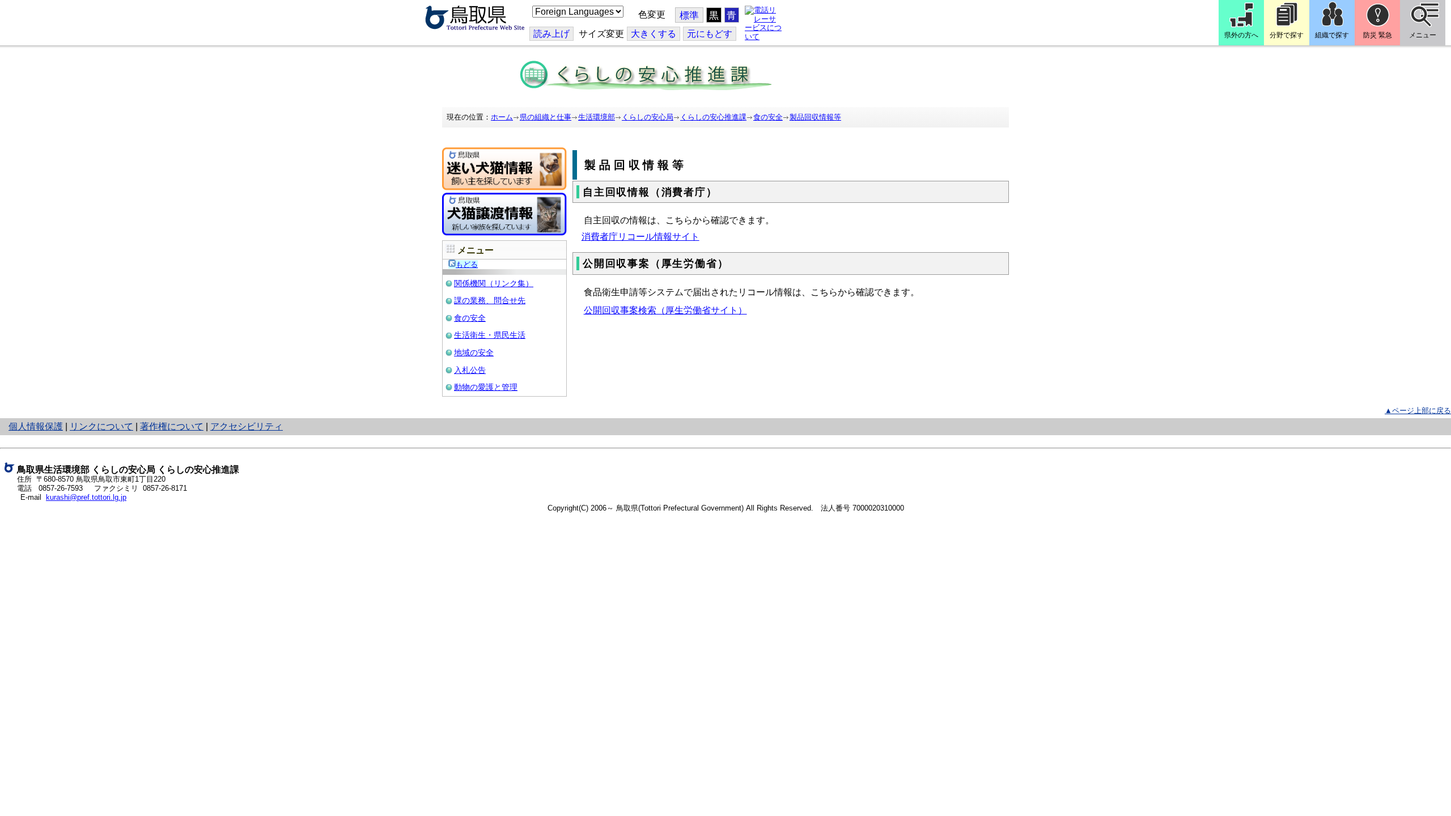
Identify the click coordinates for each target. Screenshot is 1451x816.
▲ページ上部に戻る (1418, 410)
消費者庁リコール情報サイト (640, 236)
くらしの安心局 (647, 117)
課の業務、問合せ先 (489, 300)
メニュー (1422, 35)
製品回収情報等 (815, 117)
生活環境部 (596, 117)
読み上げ (551, 34)
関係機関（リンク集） (493, 283)
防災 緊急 (1377, 35)
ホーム (502, 117)
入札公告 (470, 370)
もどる (467, 264)
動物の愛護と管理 (485, 387)
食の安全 (768, 117)
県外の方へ (1241, 35)
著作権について (171, 426)
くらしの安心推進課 (713, 117)
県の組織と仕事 (545, 117)
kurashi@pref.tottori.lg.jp (86, 497)
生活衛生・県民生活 (489, 334)
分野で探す (1287, 35)
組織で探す (1332, 35)
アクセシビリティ (246, 426)
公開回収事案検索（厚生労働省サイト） (665, 310)
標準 (689, 15)
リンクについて (101, 426)
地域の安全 (474, 352)
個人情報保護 (36, 426)
